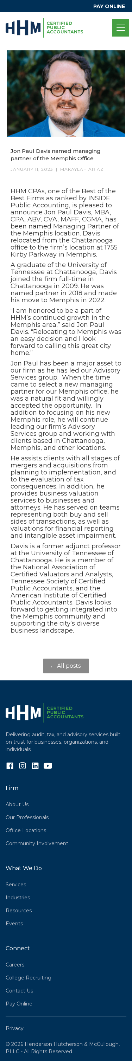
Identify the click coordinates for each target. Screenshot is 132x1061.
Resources (19, 910)
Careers (15, 965)
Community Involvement (37, 843)
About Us (17, 804)
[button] (119, 28)
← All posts (66, 665)
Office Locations (26, 830)
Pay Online (19, 1004)
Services (16, 884)
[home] (59, 28)
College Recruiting (28, 978)
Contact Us (19, 991)
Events (14, 923)
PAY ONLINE (109, 6)
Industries (18, 897)
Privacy (15, 1028)
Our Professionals (27, 817)
